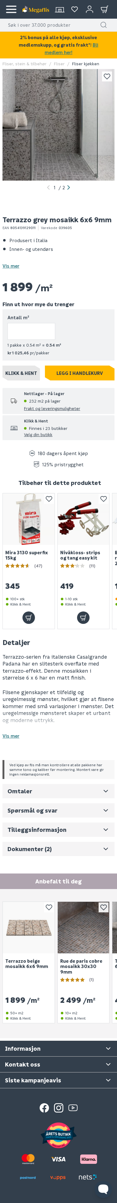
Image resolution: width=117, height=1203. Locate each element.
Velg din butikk (38, 434)
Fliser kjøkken (85, 63)
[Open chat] (103, 1189)
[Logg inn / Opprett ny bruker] (89, 9)
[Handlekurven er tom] (104, 9)
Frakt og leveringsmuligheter (52, 408)
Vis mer (10, 266)
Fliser (59, 63)
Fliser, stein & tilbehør (24, 63)
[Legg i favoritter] (107, 76)
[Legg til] (28, 617)
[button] (103, 25)
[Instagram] (58, 1108)
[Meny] (11, 9)
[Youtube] (73, 1108)
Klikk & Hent (21, 373)
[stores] (59, 9)
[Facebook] (44, 1108)
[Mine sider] (74, 9)
